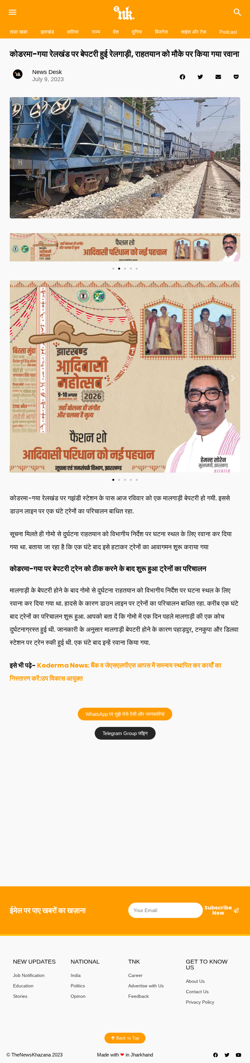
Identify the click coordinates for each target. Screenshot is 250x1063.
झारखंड (47, 32)
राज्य (96, 32)
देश (116, 32)
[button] (182, 76)
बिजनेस (161, 32)
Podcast (228, 32)
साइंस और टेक (193, 32)
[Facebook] (216, 1055)
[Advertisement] (125, 791)
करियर (73, 32)
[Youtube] (238, 1055)
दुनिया (137, 32)
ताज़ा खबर (19, 32)
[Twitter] (227, 1055)
